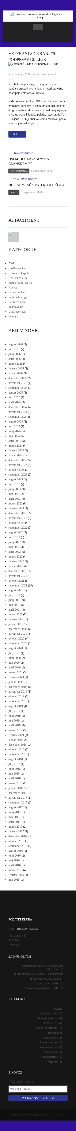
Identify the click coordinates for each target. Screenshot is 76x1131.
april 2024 (14, 440)
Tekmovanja (40, 74)
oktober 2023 (16, 469)
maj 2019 (14, 720)
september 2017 (17, 802)
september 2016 (17, 846)
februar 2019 (16, 735)
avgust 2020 (15, 648)
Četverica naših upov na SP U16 (44, 988)
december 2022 (17, 513)
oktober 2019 (16, 696)
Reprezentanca (19, 171)
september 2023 (17, 474)
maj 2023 (14, 493)
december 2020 (17, 628)
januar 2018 (15, 788)
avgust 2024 (15, 421)
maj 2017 (14, 817)
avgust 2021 (15, 590)
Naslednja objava (25, 179)
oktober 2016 (16, 841)
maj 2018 (14, 773)
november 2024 (17, 411)
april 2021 (14, 609)
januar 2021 (15, 624)
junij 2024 (14, 431)
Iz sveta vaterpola (18, 273)
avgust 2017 (15, 807)
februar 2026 (16, 368)
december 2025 (17, 378)
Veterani (52, 74)
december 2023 (17, 460)
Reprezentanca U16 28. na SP (45, 978)
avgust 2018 (15, 759)
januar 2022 (15, 566)
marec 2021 (15, 614)
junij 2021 (14, 600)
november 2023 (17, 465)
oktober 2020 (16, 638)
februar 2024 (16, 450)
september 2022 (17, 527)
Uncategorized (17, 311)
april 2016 (14, 865)
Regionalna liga (17, 297)
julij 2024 (14, 426)
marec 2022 (15, 556)
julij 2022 (14, 537)
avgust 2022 (15, 532)
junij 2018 (14, 768)
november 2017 (17, 797)
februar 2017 (16, 831)
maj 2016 (14, 860)
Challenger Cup (17, 268)
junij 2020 (14, 657)
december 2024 (17, 407)
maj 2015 (14, 879)
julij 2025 (14, 397)
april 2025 (14, 402)
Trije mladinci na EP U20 (48, 983)
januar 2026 (15, 373)
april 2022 (14, 551)
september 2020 (17, 643)
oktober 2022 (16, 522)
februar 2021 (16, 619)
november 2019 (17, 691)
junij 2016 (14, 855)
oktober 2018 (16, 749)
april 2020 (14, 667)
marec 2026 (15, 363)
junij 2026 (14, 354)
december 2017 (17, 792)
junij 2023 (14, 489)
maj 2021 (14, 604)
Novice (14, 192)
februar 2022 (16, 561)
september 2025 (17, 387)
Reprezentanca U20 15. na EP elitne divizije (37, 973)
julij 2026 (14, 349)
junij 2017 (14, 812)
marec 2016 (15, 870)
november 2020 (17, 633)
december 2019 (17, 686)
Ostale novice (16, 292)
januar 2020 (15, 682)
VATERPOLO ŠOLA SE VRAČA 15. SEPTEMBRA (42, 968)
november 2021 (17, 575)
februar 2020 (16, 677)
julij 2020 (14, 653)
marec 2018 (15, 783)
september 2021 (17, 585)
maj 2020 (14, 662)
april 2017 (14, 821)
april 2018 (14, 778)
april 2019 (14, 725)
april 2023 (14, 498)
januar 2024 (15, 455)
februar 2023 (16, 508)
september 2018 (17, 754)
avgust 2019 (15, 706)
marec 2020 (15, 672)
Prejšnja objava (23, 152)
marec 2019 (15, 730)
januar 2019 (15, 739)
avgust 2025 (15, 392)
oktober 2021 (16, 580)
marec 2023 (15, 503)
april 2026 (14, 358)
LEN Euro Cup (17, 278)
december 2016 (17, 836)
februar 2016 (16, 874)
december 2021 (17, 571)
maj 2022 (14, 547)
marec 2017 (15, 826)
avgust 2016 (15, 850)
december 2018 (17, 744)
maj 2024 (14, 436)
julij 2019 (14, 710)
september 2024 (17, 416)
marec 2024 (15, 445)
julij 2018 (14, 764)
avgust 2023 (15, 479)
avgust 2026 (15, 344)
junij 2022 (14, 542)
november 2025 (17, 383)
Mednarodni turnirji (20, 282)
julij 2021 (14, 595)
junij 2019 (14, 715)
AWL (11, 263)
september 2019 (17, 701)
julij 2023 (14, 484)
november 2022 (17, 518)
